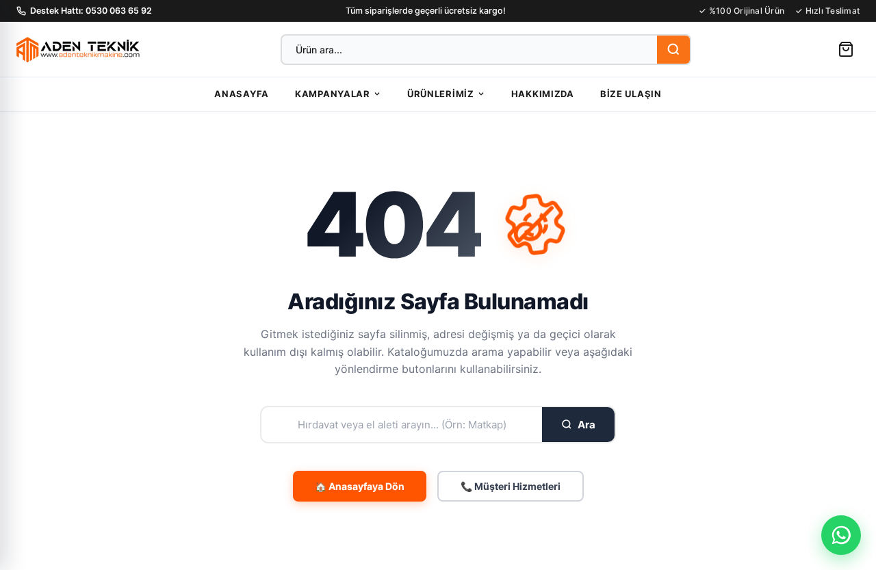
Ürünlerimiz (440, 93)
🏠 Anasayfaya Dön (359, 486)
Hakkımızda (542, 93)
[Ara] (673, 50)
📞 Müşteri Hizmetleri (511, 486)
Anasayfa (241, 93)
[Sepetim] (846, 49)
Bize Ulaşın (631, 93)
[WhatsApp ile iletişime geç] (841, 535)
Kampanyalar (332, 93)
